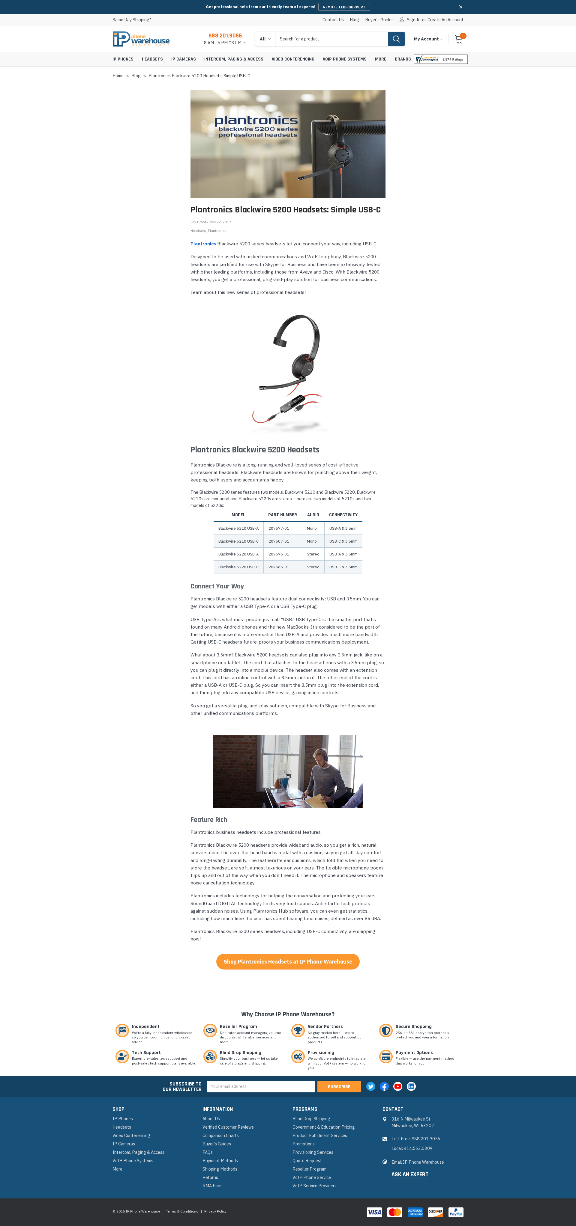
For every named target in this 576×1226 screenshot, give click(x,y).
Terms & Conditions (182, 1211)
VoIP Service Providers (314, 1186)
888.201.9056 (225, 36)
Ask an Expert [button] (410, 1175)
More (380, 59)
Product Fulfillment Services (319, 1135)
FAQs (207, 1152)
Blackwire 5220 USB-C (238, 567)
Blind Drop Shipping (311, 1118)
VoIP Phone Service (311, 1177)
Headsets (152, 59)
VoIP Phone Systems (345, 59)
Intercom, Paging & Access (233, 59)
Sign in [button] (414, 20)
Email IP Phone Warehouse (418, 1162)
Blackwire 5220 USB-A (238, 554)
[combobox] (331, 39)
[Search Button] (396, 39)
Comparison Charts (220, 1135)
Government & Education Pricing (323, 1127)
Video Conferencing (293, 59)
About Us (211, 1118)
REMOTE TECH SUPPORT (344, 7)
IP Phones (123, 59)
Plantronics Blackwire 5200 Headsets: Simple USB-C (285, 209)
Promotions (303, 1144)
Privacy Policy (215, 1211)
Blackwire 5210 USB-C (238, 541)
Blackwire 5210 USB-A (238, 528)
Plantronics (217, 230)
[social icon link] (370, 1086)
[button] (461, 7)
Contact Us (333, 20)
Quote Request (307, 1160)
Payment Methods (220, 1160)
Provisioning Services (312, 1152)
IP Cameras (183, 59)
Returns (210, 1177)
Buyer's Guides (379, 20)
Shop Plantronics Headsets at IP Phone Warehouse (288, 961)
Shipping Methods (219, 1169)
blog (354, 20)
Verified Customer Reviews (228, 1127)
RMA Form (212, 1186)
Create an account (446, 20)
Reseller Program (309, 1169)
